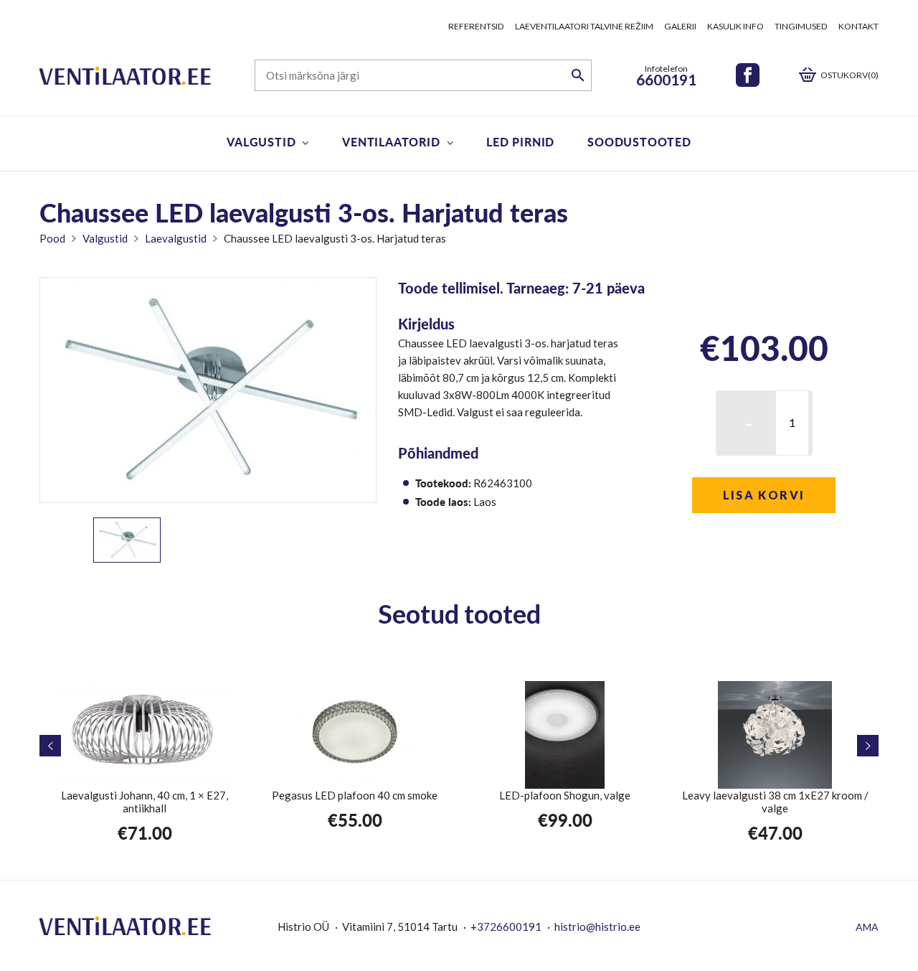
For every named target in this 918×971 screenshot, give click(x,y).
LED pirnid (520, 142)
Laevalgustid (176, 238)
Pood (52, 238)
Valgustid (261, 142)
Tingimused (801, 26)
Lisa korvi (764, 495)
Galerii (680, 26)
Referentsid (476, 26)
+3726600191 (505, 926)
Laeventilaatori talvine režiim (584, 26)
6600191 (666, 79)
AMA (867, 927)
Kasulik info (735, 26)
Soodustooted (639, 142)
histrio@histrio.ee (597, 926)
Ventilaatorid (391, 142)
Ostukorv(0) (849, 75)
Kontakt (858, 26)
